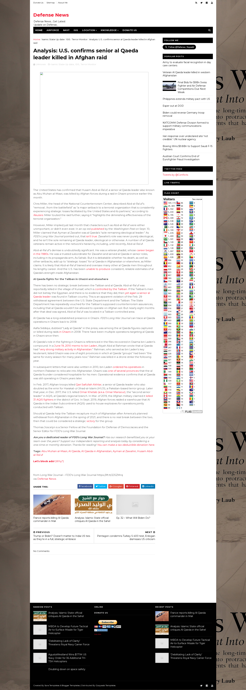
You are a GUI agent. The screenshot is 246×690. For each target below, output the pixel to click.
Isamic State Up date (53, 39)
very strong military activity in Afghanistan (66, 349)
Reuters (38, 215)
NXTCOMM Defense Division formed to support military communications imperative (186, 126)
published (97, 228)
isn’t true (91, 236)
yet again (131, 293)
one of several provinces (123, 370)
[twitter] (201, 3)
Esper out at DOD (173, 105)
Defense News (51, 15)
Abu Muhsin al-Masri (54, 451)
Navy (66, 30)
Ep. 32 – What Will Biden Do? (133, 517)
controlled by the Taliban (111, 289)
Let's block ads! (43, 461)
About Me (62, 2)
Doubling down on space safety (66, 669)
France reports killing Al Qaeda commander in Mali (51, 519)
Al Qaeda (74, 451)
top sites (97, 634)
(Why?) (59, 461)
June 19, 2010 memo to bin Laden (75, 345)
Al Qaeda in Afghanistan (96, 451)
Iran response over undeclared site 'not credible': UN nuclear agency (185, 138)
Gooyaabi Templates (105, 685)
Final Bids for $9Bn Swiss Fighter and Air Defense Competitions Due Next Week (192, 87)
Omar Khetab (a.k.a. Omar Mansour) (103, 392)
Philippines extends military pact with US (186, 98)
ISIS (76, 30)
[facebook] (207, 3)
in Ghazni (65, 331)
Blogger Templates (71, 685)
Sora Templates (52, 685)
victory (91, 421)
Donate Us (38, 2)
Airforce (53, 30)
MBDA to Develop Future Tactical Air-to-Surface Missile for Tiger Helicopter (68, 630)
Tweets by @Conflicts (175, 174)
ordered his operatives (127, 367)
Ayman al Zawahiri (124, 451)
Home (39, 30)
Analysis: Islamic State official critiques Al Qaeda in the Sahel (92, 519)
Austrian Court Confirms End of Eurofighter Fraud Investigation (181, 158)
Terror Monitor (80, 39)
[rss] (196, 3)
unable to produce (98, 269)
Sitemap (51, 2)
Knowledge (109, 30)
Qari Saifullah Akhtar (88, 384)
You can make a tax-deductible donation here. (126, 444)
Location (88, 30)
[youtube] (212, 3)
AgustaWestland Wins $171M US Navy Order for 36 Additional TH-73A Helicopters (67, 658)
